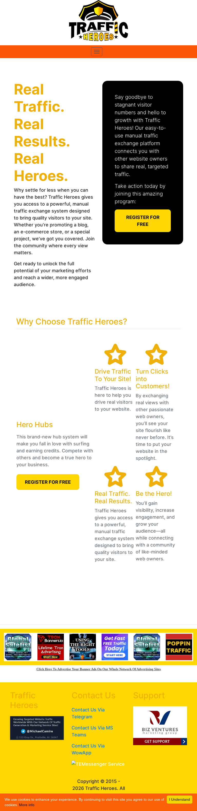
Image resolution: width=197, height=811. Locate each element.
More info (26, 805)
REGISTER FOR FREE (143, 221)
